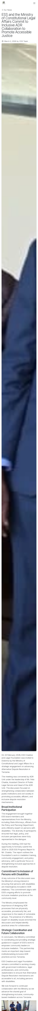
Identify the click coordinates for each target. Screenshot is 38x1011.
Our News (8, 10)
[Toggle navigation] (34, 3)
